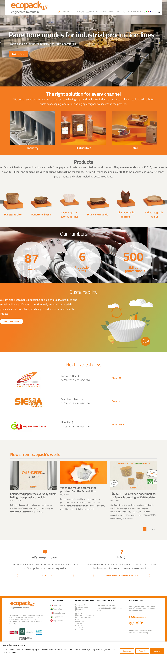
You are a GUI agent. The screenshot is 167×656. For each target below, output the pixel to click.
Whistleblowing (143, 633)
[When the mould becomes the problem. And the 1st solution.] (83, 472)
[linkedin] (142, 623)
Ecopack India (58, 616)
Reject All (142, 651)
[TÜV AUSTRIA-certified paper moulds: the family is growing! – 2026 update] (133, 475)
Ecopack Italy (57, 605)
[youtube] (137, 623)
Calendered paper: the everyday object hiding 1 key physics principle (33, 495)
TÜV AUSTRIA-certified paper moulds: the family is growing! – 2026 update (133, 495)
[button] (2, 202)
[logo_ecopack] (22, 600)
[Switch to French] (151, 12)
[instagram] (131, 623)
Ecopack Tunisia (58, 620)
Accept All (157, 651)
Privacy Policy (133, 630)
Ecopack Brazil (58, 609)
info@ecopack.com (137, 617)
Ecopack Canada (59, 613)
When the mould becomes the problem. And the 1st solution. (78, 489)
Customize (127, 651)
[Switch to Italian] (147, 12)
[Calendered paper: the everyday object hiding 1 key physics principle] (33, 475)
